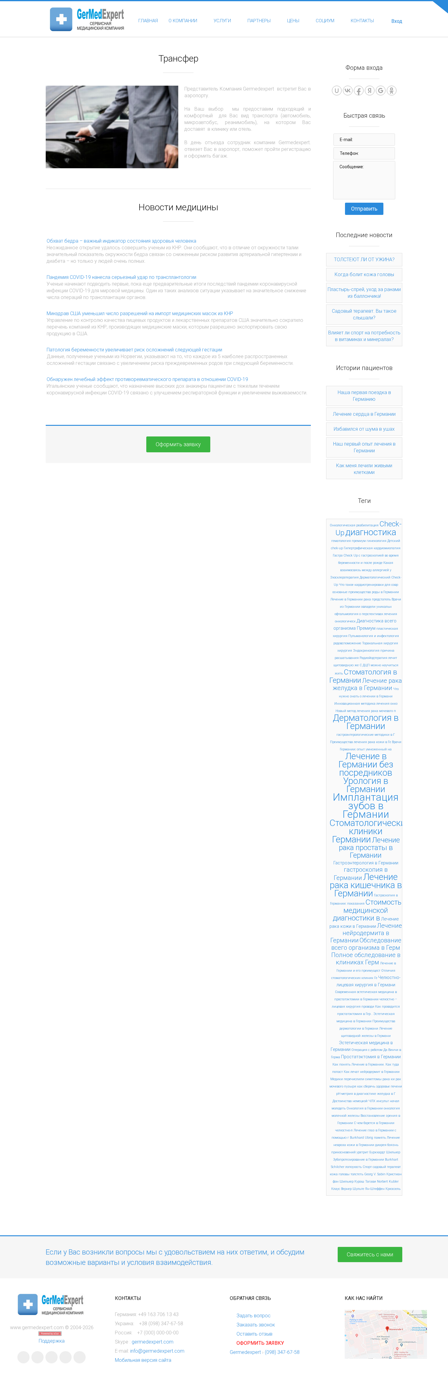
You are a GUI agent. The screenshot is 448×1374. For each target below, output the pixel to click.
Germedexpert (245, 1352)
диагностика (370, 532)
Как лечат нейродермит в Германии (372, 1072)
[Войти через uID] (337, 90)
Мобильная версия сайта (143, 1360)
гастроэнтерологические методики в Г (365, 735)
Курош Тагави (365, 1182)
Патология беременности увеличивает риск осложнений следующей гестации (134, 350)
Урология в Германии (365, 785)
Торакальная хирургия (380, 643)
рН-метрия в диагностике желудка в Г (366, 1094)
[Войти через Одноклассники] (391, 90)
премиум (359, 541)
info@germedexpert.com (157, 1351)
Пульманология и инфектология (373, 636)
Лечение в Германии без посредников (365, 764)
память (380, 1138)
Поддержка (52, 1341)
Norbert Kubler (388, 1182)
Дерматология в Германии (366, 722)
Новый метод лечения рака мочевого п (366, 711)
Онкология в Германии (365, 1108)
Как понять (341, 1064)
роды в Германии (385, 592)
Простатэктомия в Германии (371, 1056)
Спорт (367, 1167)
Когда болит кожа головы (364, 274)
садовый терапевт (387, 1167)
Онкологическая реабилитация (354, 525)
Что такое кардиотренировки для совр (368, 585)
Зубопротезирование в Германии (358, 1160)
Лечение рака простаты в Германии (369, 848)
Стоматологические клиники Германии (369, 831)
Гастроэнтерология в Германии (365, 863)
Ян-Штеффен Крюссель (382, 1189)
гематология (341, 541)
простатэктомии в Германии (356, 999)
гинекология (376, 541)
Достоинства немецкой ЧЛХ (353, 1101)
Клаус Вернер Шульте (347, 1189)
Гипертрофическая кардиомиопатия (372, 548)
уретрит (362, 1152)
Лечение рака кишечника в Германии (366, 885)
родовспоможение (347, 643)
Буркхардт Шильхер (384, 1152)
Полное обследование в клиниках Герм (365, 958)
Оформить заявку (178, 444)
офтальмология (346, 614)
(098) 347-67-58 (282, 1352)
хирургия (344, 651)
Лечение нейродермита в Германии (366, 933)
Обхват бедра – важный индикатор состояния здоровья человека (121, 241)
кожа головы (340, 1174)
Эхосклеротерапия (344, 577)
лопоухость (353, 1167)
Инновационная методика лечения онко (365, 704)
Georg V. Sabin (375, 1174)
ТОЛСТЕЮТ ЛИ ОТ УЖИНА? (364, 259)
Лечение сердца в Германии (364, 414)
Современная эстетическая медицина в (366, 992)
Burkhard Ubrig (361, 1138)
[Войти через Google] (381, 90)
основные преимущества (351, 592)
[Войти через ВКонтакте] (348, 90)
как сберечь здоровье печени (379, 1086)
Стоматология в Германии (363, 676)
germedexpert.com (152, 1342)
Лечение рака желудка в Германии (367, 684)
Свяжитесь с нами (370, 1254)
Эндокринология (366, 651)
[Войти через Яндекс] (370, 90)
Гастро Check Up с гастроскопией (358, 555)
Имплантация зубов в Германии (366, 805)
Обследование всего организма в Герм (366, 944)
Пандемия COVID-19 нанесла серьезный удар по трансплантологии (121, 277)
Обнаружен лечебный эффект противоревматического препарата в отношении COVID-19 (147, 379)
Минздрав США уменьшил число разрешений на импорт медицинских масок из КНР (140, 313)
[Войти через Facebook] (359, 90)
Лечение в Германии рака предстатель (360, 599)
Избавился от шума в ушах (364, 429)
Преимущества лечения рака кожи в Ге (360, 742)
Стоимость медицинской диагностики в (367, 910)
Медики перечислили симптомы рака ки (362, 1079)
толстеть (356, 1174)
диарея (380, 1145)
